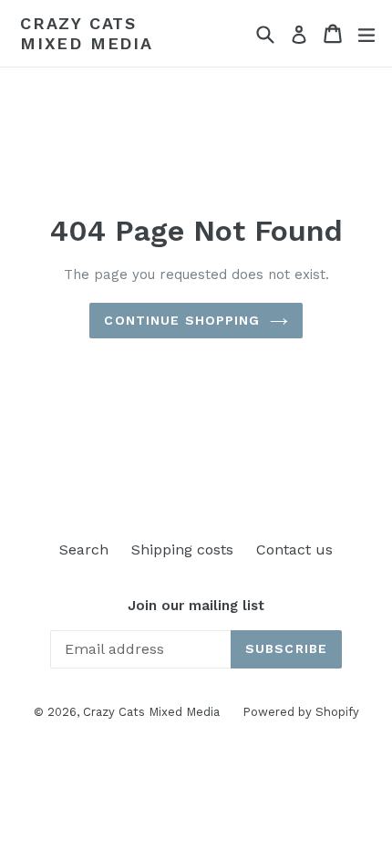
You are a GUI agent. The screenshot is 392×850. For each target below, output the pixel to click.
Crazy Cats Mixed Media (86, 33)
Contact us (294, 549)
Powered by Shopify (300, 712)
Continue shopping (182, 320)
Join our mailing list (196, 605)
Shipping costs (182, 549)
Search (83, 549)
